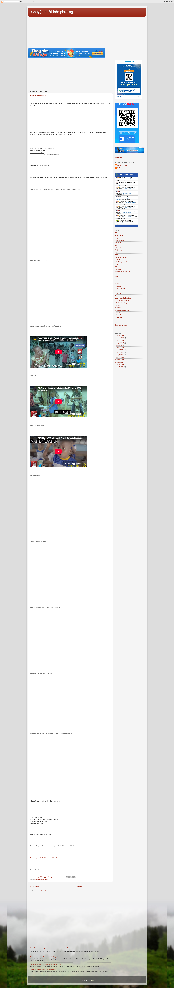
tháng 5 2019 (119, 367)
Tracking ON (132, 225)
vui (116, 320)
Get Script (120, 225)
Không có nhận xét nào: (55, 877)
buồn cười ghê (119, 240)
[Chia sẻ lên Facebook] (73, 877)
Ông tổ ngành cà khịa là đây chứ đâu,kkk (43, 969)
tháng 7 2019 (119, 362)
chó (116, 245)
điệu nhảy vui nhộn (121, 257)
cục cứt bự (118, 247)
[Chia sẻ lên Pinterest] (75, 877)
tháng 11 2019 (119, 352)
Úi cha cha (118, 315)
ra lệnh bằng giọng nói (122, 300)
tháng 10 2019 (119, 355)
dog (116, 254)
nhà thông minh (120, 288)
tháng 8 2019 (119, 359)
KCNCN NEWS (122, 165)
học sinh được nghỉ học (122, 271)
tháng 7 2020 (119, 338)
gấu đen (117, 259)
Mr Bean (118, 286)
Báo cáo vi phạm (121, 325)
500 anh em (119, 233)
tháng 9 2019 (119, 357)
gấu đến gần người (121, 262)
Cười (36, 879)
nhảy (116, 291)
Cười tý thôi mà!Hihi (38, 96)
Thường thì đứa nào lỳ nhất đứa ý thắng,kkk (44, 957)
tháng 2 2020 (119, 345)
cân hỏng (118, 242)
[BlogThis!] (69, 877)
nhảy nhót (118, 293)
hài (116, 266)
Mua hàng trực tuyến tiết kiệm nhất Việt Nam (47, 858)
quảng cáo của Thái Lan (123, 298)
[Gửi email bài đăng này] (67, 877)
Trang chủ (78, 886)
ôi (115, 295)
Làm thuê (118, 274)
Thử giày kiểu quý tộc (122, 310)
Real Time (126, 225)
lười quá (117, 279)
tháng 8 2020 (119, 335)
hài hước (118, 269)
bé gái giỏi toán (120, 238)
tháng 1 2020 (119, 347)
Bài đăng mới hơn (38, 886)
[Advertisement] (87, 31)
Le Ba (119, 168)
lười (116, 276)
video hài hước (43, 879)
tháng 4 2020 (119, 343)
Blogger (91, 980)
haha (116, 264)
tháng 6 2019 (119, 364)
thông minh (118, 307)
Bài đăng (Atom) (41, 890)
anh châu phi (119, 235)
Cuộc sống (118, 250)
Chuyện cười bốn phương (52, 12)
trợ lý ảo (117, 312)
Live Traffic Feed (126, 174)
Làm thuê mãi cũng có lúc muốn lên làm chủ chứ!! (49, 948)
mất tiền (117, 283)
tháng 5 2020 (119, 340)
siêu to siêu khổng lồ (121, 303)
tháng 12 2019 (119, 350)
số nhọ (117, 305)
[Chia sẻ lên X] (71, 877)
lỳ (115, 281)
